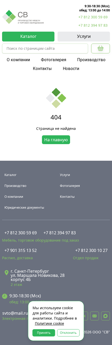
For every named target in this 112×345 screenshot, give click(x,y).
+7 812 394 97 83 (93, 25)
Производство (91, 59)
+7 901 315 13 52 (20, 250)
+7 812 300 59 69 (93, 17)
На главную (56, 140)
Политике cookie (49, 323)
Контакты (42, 68)
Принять (44, 332)
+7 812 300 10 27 (91, 250)
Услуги (84, 36)
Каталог (28, 36)
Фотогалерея (53, 59)
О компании (18, 59)
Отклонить (68, 332)
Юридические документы (24, 207)
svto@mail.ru (15, 313)
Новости (71, 68)
